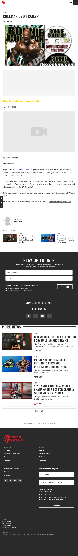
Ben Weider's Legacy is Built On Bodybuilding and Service (27, 239)
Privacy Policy (6, 523)
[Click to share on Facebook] (1, 198)
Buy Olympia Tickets (11, 468)
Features (7, 457)
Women (35, 285)
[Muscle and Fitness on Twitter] (35, 316)
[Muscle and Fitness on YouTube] (42, 316)
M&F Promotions (47, 495)
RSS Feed (42, 460)
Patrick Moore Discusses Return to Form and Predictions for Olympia (65, 239)
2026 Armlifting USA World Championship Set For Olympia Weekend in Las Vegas (54, 389)
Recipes (7, 460)
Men (29, 285)
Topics (41, 447)
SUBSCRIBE (65, 287)
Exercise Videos (44, 453)
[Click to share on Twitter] (1, 202)
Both (24, 285)
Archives (7, 472)
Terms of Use (6, 521)
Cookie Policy (6, 525)
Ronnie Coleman (25, 169)
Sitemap (7, 475)
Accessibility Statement (10, 527)
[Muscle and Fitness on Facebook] (28, 316)
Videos (41, 450)
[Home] (3, 3)
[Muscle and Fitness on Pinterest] (49, 316)
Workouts (7, 447)
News (5, 12)
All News (39, 411)
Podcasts (42, 457)
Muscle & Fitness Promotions (18, 288)
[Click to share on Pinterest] (1, 206)
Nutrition (7, 450)
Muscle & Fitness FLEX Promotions (20, 291)
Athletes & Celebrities (12, 453)
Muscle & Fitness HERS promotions (53, 497)
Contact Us (5, 519)
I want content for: (12, 285)
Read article (40, 351)
